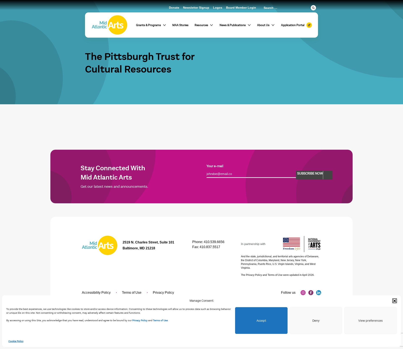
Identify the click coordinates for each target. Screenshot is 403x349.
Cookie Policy (16, 341)
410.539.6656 (214, 242)
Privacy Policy (140, 320)
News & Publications (233, 25)
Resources (201, 25)
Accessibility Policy (96, 292)
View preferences (370, 321)
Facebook (310, 292)
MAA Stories (180, 25)
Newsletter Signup (196, 7)
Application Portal (292, 25)
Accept (261, 321)
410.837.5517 (210, 247)
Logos (217, 7)
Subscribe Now (310, 173)
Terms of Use (160, 320)
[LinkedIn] (318, 292)
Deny (315, 321)
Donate (174, 7)
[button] (395, 301)
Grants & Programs (148, 25)
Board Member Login (241, 7)
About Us (263, 25)
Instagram (303, 292)
